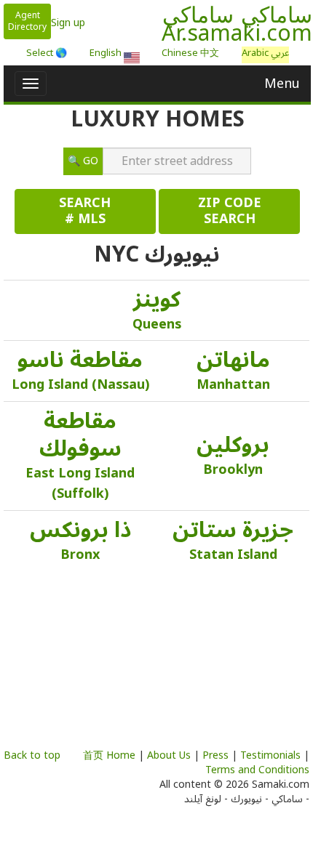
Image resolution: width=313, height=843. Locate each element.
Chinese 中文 (190, 53)
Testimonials (270, 755)
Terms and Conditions (257, 770)
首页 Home (109, 755)
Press (215, 755)
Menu (282, 83)
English (107, 55)
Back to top (32, 755)
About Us (169, 755)
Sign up (68, 22)
